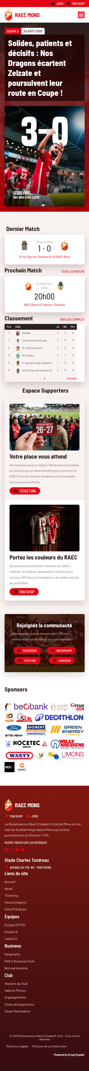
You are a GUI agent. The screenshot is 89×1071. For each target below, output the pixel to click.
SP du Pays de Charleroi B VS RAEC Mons (44, 257)
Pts (73, 326)
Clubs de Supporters (19, 1004)
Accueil (10, 882)
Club (17, 326)
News (9, 888)
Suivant (72, 378)
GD (65, 326)
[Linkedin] (22, 850)
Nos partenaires (16, 968)
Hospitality (12, 954)
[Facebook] (6, 850)
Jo (57, 326)
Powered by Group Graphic (69, 1054)
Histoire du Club (16, 984)
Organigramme (15, 997)
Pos (9, 326)
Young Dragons (15, 902)
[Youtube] (17, 850)
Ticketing (11, 895)
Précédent (11, 378)
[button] (81, 14)
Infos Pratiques (15, 909)
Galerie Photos (15, 990)
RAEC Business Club (19, 961)
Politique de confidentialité (49, 1046)
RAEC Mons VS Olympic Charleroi (44, 305)
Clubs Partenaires (17, 1011)
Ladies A (11, 938)
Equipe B (11, 932)
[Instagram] (12, 850)
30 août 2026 (44, 242)
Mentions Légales (17, 1046)
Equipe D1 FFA (15, 925)
